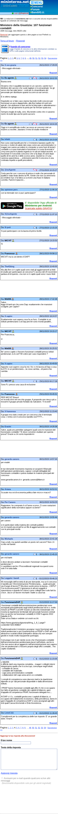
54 (45, 58)
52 (39, 58)
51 (36, 58)
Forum (35, 9)
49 (30, 58)
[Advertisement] (21, 288)
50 (33, 58)
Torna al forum (7, 41)
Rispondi (20, 41)
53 (42, 58)
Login (15, 13)
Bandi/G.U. (37, 12)
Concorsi (36, 6)
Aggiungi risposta (9, 773)
